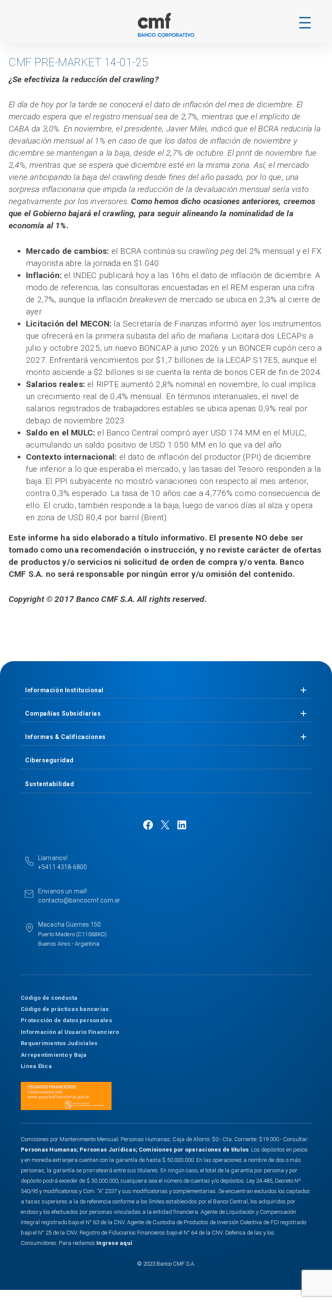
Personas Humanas (49, 1149)
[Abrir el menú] (305, 22)
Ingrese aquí (114, 1243)
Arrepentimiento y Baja (54, 1055)
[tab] (166, 690)
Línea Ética (36, 1066)
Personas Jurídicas (108, 1149)
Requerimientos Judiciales (59, 1043)
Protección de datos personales (66, 1020)
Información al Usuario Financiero (70, 1032)
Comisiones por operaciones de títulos (194, 1149)
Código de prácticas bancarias (65, 1009)
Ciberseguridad (49, 760)
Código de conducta (49, 998)
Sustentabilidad (49, 784)
